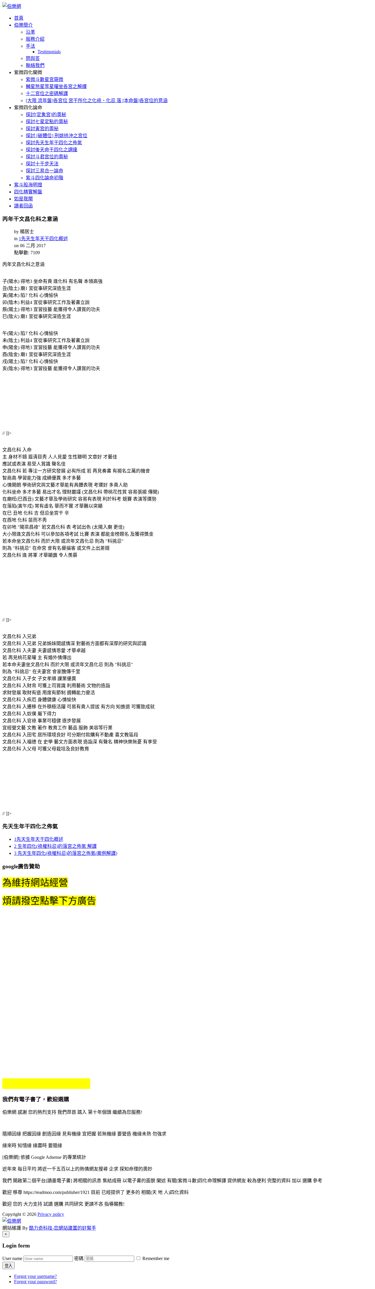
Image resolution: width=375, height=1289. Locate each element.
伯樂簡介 (23, 25)
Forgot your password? (35, 1281)
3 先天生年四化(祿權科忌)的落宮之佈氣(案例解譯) (65, 853)
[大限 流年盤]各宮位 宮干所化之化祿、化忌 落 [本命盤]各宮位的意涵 (97, 100)
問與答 (33, 58)
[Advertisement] (89, 405)
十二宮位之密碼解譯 (47, 93)
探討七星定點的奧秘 (47, 121)
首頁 (18, 18)
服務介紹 (35, 39)
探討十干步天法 (42, 163)
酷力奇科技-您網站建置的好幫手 (62, 1228)
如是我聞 (23, 198)
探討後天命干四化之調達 (51, 149)
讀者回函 (23, 205)
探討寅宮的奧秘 (42, 128)
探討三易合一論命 (44, 170)
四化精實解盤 (28, 191)
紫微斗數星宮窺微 (44, 79)
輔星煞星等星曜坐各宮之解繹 (56, 86)
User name (12, 1258)
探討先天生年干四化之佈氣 (54, 142)
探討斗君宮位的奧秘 (47, 156)
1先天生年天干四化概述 (43, 238)
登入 (8, 1266)
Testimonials (49, 51)
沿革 (30, 32)
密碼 (78, 1258)
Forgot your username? (35, 1276)
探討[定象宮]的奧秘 (46, 114)
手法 (30, 46)
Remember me (155, 1258)
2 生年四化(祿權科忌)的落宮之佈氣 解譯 (55, 846)
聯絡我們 (35, 65)
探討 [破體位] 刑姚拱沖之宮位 (56, 135)
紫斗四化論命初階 (44, 177)
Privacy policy (51, 1214)
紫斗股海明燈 (28, 184)
